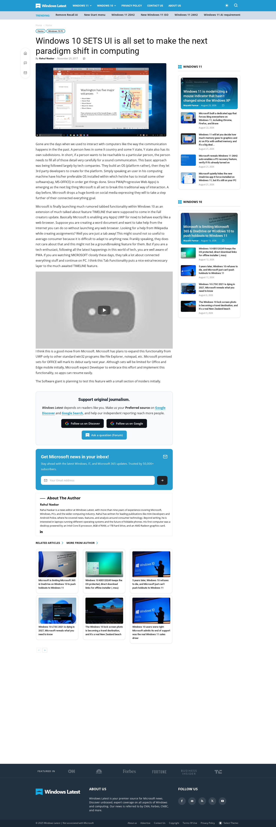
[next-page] (44, 650)
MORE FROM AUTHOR (80, 543)
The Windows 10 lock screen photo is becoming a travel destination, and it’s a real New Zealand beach (104, 630)
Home (39, 25)
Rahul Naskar (46, 58)
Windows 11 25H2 (123, 15)
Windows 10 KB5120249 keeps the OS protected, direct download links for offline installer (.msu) (103, 584)
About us (174, 5)
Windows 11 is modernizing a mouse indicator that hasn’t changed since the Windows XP (206, 95)
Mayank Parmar (190, 105)
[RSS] (202, 801)
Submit (162, 480)
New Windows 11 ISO (154, 15)
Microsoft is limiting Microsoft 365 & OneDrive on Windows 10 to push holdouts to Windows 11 (57, 584)
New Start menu (94, 15)
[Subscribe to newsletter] (25, 73)
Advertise (145, 823)
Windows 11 (81, 5)
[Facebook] (182, 801)
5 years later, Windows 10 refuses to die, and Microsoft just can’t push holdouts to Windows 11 (150, 584)
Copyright (174, 823)
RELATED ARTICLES (48, 543)
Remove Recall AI (67, 15)
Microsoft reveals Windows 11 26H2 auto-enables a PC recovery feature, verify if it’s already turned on (218, 159)
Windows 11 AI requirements (223, 15)
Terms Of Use (190, 823)
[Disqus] (104, 708)
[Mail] (192, 801)
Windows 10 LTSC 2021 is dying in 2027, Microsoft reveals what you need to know (56, 630)
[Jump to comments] (25, 63)
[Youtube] (222, 801)
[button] (235, 6)
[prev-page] (38, 650)
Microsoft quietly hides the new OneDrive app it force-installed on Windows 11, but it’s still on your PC (217, 177)
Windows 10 (105, 5)
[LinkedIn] (43, 531)
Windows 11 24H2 (186, 15)
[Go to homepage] (25, 53)
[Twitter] (212, 801)
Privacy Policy (131, 5)
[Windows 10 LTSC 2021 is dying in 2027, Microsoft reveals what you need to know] (57, 611)
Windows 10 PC (55, 31)
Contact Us (155, 5)
